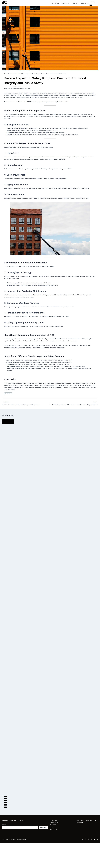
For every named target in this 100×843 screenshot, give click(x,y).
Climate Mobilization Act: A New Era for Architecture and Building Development (75, 404)
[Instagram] (83, 839)
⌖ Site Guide (79, 822)
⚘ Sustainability (91, 820)
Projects (75, 3)
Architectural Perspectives (14, 73)
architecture (8, 393)
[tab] (5, 796)
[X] (88, 839)
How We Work (66, 3)
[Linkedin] (86, 839)
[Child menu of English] (91, 5)
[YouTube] (94, 839)
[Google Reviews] (97, 839)
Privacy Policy (80, 820)
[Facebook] (91, 839)
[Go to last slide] (5, 421)
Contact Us (84, 3)
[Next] (11, 421)
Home (5, 73)
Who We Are (55, 3)
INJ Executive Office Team (12, 88)
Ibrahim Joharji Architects (12, 820)
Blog (51, 827)
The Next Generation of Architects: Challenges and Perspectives (21, 404)
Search (4, 824)
